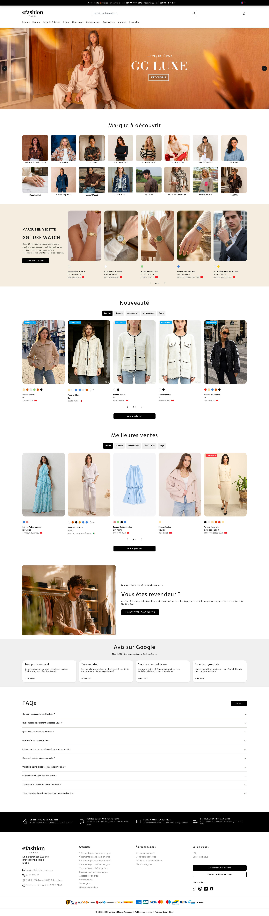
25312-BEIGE (73, 401)
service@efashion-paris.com (39, 870)
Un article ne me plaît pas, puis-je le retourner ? (44, 767)
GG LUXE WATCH (74, 274)
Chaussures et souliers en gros (93, 872)
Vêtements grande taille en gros (94, 857)
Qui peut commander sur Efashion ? (38, 714)
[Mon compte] (244, 13)
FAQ (195, 853)
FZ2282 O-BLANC (111, 277)
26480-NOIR (209, 400)
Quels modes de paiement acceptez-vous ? (42, 723)
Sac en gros (84, 883)
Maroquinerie (93, 22)
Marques (122, 22)
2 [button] (158, 283)
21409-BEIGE (27, 400)
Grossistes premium (88, 887)
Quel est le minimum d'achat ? (36, 740)
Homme (36, 22)
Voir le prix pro (134, 416)
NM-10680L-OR (74, 277)
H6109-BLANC (164, 400)
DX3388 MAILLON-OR (223, 277)
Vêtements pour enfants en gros (94, 864)
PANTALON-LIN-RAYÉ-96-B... (80, 533)
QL (23, 397)
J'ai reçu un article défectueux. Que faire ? (41, 784)
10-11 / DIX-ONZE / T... (212, 530)
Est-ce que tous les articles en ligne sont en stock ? (46, 749)
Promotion (134, 22)
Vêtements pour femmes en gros (95, 853)
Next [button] (264, 68)
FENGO (70, 530)
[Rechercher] (194, 13)
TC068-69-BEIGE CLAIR (213, 533)
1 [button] (155, 283)
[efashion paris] (32, 13)
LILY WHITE (26, 530)
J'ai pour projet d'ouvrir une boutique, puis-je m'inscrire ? (48, 793)
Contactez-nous (200, 857)
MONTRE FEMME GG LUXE (188, 277)
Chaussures (78, 22)
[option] (134, 68)
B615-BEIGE (163, 533)
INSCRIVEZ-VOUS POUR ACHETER (140, 612)
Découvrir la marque (36, 260)
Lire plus (238, 703)
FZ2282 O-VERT (147, 277)
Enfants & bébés (51, 22)
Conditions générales (146, 857)
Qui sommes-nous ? (145, 853)
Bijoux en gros (85, 880)
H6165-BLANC (119, 400)
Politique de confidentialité (149, 860)
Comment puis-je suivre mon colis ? (38, 758)
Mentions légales (144, 864)
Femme (26, 22)
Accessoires (109, 22)
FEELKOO (162, 530)
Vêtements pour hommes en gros (95, 860)
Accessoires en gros (88, 876)
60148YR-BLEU (119, 533)
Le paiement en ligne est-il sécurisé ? (39, 776)
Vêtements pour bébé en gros (93, 868)
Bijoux (66, 22)
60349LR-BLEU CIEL (30, 533)
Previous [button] (4, 68)
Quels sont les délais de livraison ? (38, 731)
